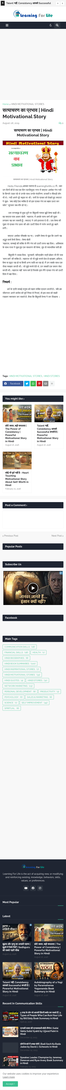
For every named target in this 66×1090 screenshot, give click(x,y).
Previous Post (11, 535)
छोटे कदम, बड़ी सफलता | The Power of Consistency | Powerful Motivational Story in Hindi (16, 433)
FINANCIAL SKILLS (16, 652)
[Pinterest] (39, 383)
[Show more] (52, 383)
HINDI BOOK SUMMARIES (19, 663)
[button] (58, 3)
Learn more (9, 1077)
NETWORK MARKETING (18, 686)
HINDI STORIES (52, 376)
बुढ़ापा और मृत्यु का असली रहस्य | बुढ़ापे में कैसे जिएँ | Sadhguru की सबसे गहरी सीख (16, 947)
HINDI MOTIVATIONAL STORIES (27, 104)
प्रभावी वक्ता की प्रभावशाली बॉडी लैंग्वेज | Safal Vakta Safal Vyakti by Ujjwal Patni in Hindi (39, 1031)
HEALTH (39, 652)
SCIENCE (10, 702)
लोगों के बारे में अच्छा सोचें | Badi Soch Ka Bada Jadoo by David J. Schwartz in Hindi (40, 1045)
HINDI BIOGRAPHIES (16, 658)
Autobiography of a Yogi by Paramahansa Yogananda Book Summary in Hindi (48, 987)
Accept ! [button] (10, 1084)
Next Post (57, 535)
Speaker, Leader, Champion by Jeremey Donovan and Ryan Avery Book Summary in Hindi (41, 1060)
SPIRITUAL (11, 708)
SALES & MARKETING (39, 697)
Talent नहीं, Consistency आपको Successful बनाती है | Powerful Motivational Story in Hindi (28, 4)
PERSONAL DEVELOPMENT (20, 691)
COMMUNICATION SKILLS (19, 647)
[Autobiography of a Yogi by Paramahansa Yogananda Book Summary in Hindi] (48, 971)
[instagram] (40, 888)
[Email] (45, 383)
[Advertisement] (33, 64)
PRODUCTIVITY (49, 691)
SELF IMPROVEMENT (34, 702)
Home (6, 104)
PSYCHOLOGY (13, 697)
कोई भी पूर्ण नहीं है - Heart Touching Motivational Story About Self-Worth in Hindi (17, 479)
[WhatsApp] (33, 383)
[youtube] (26, 888)
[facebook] (33, 888)
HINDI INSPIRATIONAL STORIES (21, 669)
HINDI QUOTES (13, 680)
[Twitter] (27, 383)
